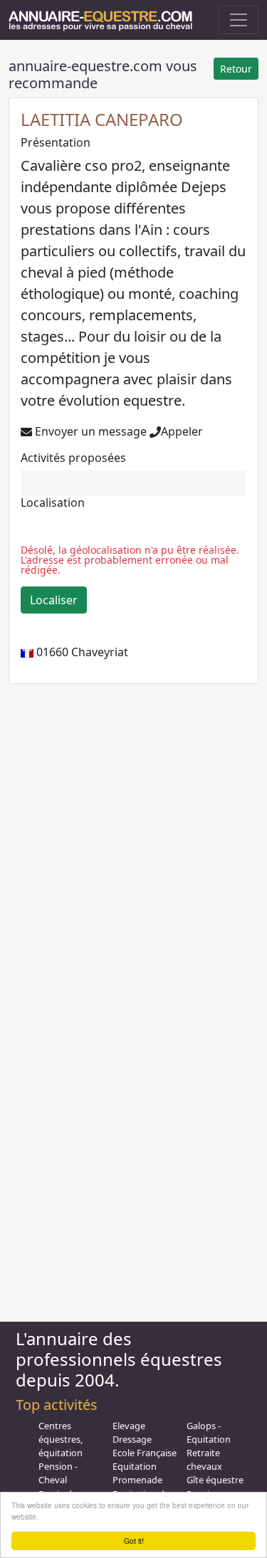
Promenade (137, 1479)
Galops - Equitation (209, 1432)
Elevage (128, 1425)
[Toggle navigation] (238, 20)
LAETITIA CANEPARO (102, 119)
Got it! (134, 1540)
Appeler (182, 431)
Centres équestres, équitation (60, 1439)
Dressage (132, 1439)
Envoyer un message (89, 431)
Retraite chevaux (204, 1459)
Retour (236, 68)
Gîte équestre (215, 1479)
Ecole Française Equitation (144, 1459)
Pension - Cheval (58, 1473)
